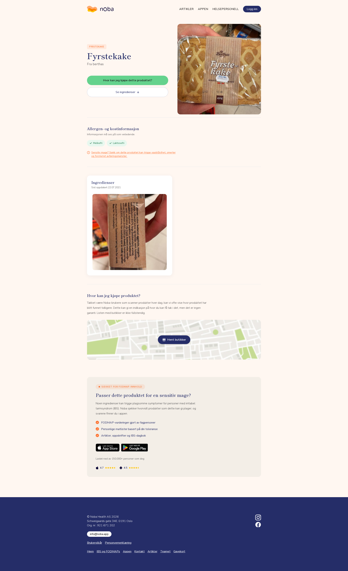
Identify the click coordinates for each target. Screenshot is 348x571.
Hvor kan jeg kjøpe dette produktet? (127, 80)
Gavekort (179, 551)
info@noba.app (99, 534)
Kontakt (139, 551)
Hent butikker (176, 340)
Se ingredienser (125, 92)
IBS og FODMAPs (108, 551)
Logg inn (252, 9)
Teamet (165, 551)
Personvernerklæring (118, 543)
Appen (203, 9)
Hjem (90, 551)
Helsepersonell (225, 9)
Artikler (186, 9)
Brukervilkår (94, 543)
